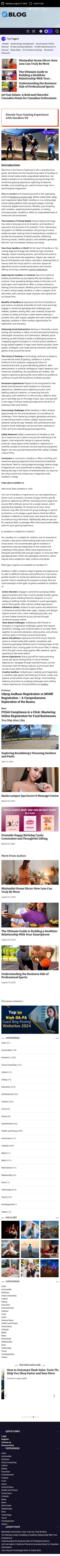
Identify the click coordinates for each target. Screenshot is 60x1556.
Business (5, 1057)
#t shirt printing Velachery (21, 47)
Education (5, 1087)
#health (5, 44)
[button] (5, 1395)
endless (44, 684)
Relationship (6, 1175)
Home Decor (6, 1138)
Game (4, 1116)
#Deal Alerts (15, 50)
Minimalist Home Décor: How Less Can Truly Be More (38, 62)
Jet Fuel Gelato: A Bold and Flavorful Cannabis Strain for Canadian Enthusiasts (29, 96)
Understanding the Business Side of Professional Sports (38, 85)
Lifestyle (5, 1146)
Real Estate (6, 1168)
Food (3, 1109)
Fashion (4, 1102)
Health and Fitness (9, 1131)
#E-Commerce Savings (33, 50)
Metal (3, 1153)
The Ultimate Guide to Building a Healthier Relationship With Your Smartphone (34, 76)
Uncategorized (7, 1204)
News (3, 1160)
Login (3, 1436)
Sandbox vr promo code (21, 197)
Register (5, 1439)
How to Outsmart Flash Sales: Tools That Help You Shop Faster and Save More (28, 1371)
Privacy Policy (7, 1445)
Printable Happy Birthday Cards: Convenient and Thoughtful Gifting (24, 837)
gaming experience (38, 269)
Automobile (6, 1050)
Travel (4, 1197)
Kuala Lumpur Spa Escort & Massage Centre (30, 795)
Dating (4, 1080)
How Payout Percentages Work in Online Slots (21, 1550)
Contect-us (6, 1442)
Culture (4, 1072)
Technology (6, 1190)
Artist (3, 1043)
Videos (4, 1212)
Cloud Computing (8, 1065)
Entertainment (7, 1094)
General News (7, 1124)
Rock (3, 1182)
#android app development (22, 44)
